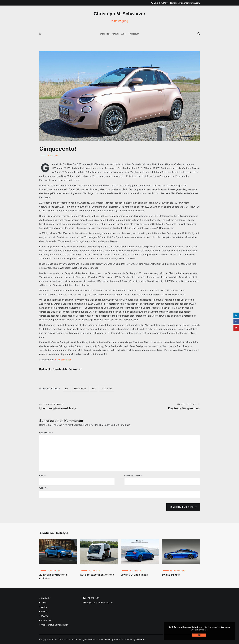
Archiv (44, 607)
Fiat (94, 389)
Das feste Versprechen (184, 406)
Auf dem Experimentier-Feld (97, 574)
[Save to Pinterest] (236, 328)
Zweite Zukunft (171, 574)
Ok (199, 635)
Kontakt (115, 34)
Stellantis (107, 389)
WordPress (141, 639)
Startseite (104, 34)
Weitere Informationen (199, 630)
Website (43, 488)
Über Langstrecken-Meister (58, 406)
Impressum (134, 34)
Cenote (107, 639)
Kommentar (46, 432)
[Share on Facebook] (236, 321)
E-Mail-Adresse (133, 475)
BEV (66, 389)
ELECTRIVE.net (63, 359)
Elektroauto (80, 389)
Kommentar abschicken (183, 507)
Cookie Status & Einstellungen (54, 625)
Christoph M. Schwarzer (119, 13)
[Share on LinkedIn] (236, 315)
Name (42, 475)
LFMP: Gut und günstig (134, 574)
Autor (123, 34)
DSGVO (44, 616)
